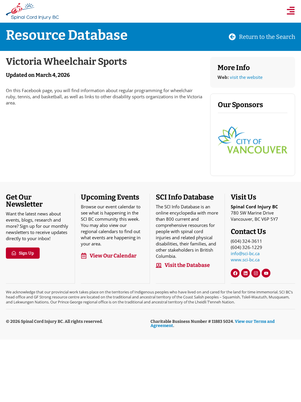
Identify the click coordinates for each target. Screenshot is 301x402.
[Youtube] (266, 273)
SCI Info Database (185, 197)
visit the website (246, 77)
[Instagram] (255, 273)
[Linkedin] (245, 273)
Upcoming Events (110, 197)
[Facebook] (235, 273)
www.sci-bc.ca (245, 260)
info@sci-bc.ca (245, 253)
